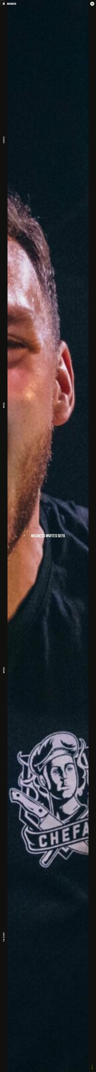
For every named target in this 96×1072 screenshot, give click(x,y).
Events (4, 139)
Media (4, 405)
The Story (4, 937)
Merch (4, 670)
